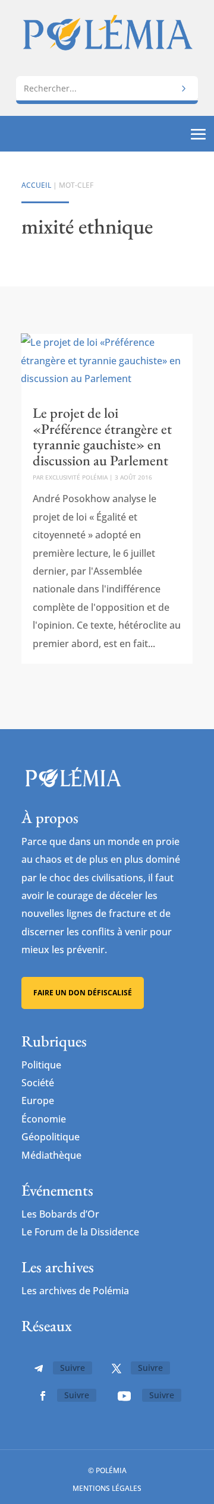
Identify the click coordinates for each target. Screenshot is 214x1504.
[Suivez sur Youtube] (124, 1396)
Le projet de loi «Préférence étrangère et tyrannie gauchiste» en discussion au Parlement (102, 436)
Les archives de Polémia (75, 1290)
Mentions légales (107, 1488)
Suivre (72, 1367)
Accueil (36, 185)
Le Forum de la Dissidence (80, 1231)
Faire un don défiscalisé (82, 993)
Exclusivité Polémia (76, 477)
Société (37, 1082)
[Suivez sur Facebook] (42, 1395)
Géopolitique (50, 1136)
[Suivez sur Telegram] (38, 1368)
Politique (41, 1064)
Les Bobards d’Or (60, 1214)
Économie (43, 1118)
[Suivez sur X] (116, 1368)
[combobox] (107, 88)
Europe (37, 1100)
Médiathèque (51, 1155)
